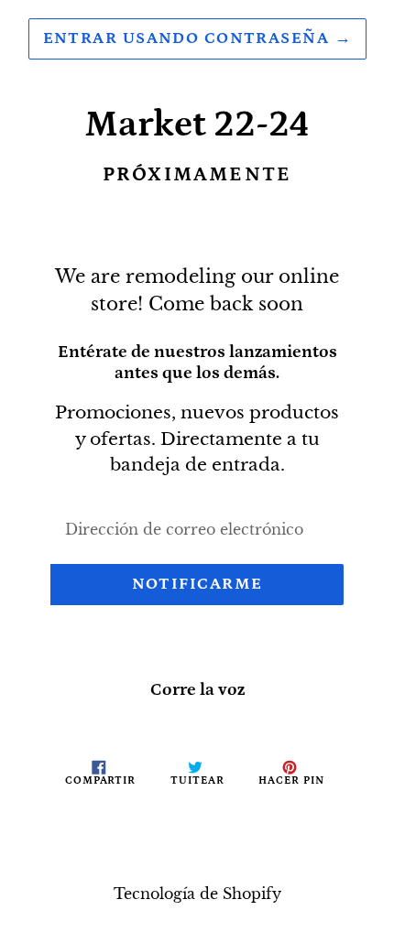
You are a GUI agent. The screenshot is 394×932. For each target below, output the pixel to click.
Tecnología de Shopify (197, 893)
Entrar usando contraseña (197, 38)
